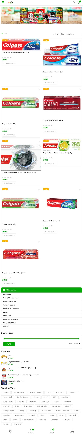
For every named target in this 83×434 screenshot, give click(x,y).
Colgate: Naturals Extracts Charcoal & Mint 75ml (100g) (19, 172)
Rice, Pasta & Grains (9, 323)
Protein (43, 415)
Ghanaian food (42, 406)
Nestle (76, 410)
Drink (54, 397)
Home (10, 432)
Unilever (5, 424)
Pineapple (32, 415)
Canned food (7, 397)
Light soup (33, 410)
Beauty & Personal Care (11, 298)
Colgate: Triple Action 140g (52, 221)
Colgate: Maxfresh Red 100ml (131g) (13, 273)
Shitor (61, 415)
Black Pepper (60, 392)
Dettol (46, 397)
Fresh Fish (21, 401)
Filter (9, 344)
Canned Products (9, 305)
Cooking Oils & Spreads (11, 308)
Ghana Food (7, 315)
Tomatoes (54, 419)
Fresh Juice (45, 401)
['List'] (6, 34)
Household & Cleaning (10, 319)
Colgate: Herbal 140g (9, 224)
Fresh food (33, 401)
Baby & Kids (7, 294)
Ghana (17, 406)
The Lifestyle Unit (28, 419)
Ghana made (56, 406)
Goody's (67, 406)
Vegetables (17, 424)
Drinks (5, 312)
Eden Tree (65, 397)
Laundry (21, 410)
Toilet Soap (42, 419)
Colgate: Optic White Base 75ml (53, 120)
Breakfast (73, 392)
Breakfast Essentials (9, 301)
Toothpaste (66, 419)
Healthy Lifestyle (8, 410)
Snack (5, 419)
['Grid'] (2, 34)
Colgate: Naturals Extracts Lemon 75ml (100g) (57, 153)
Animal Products (19, 392)
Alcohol (5, 392)
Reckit (52, 415)
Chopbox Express (22, 397)
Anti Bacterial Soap (35, 392)
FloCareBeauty (7, 401)
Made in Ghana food (62, 410)
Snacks (5, 326)
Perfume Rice (19, 415)
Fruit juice (6, 406)
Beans (49, 392)
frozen (56, 401)
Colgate (36, 397)
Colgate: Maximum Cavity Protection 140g (15, 52)
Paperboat (6, 415)
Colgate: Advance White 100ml (52, 72)
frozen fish (67, 401)
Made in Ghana (46, 410)
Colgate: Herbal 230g (9, 124)
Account (72, 432)
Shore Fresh (72, 415)
